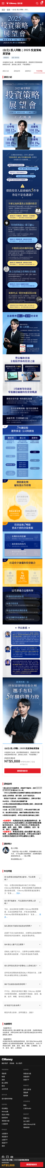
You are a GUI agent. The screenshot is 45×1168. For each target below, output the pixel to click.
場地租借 (26, 1127)
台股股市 (5, 1133)
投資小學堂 (5, 1114)
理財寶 (4, 1073)
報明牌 (25, 1095)
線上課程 (5, 1083)
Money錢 (5, 1111)
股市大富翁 (27, 1089)
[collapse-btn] (3, 3)
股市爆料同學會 (7, 1099)
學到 (24, 1105)
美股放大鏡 (5, 1121)
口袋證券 (5, 1124)
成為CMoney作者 (29, 1124)
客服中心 (26, 1118)
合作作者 (5, 1089)
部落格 (12, 1063)
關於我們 (5, 1063)
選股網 (25, 1092)
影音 (3, 1086)
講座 (3, 1080)
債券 (3, 1146)
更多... (18, 893)
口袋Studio (27, 1108)
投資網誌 (5, 1108)
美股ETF (5, 1143)
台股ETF (5, 1140)
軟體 (3, 1077)
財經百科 (5, 1118)
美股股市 (5, 1137)
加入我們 (19, 1063)
